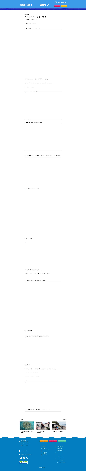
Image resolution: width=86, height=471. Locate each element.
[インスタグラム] (45, 5)
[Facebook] (21, 458)
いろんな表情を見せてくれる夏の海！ (26, 432)
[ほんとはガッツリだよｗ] (59, 425)
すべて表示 (64, 419)
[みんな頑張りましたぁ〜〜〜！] (43, 425)
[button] (23, 9)
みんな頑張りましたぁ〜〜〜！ (41, 432)
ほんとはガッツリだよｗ (58, 431)
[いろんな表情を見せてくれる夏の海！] (27, 425)
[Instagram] (24, 458)
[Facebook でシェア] (25, 413)
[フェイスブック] (43, 5)
